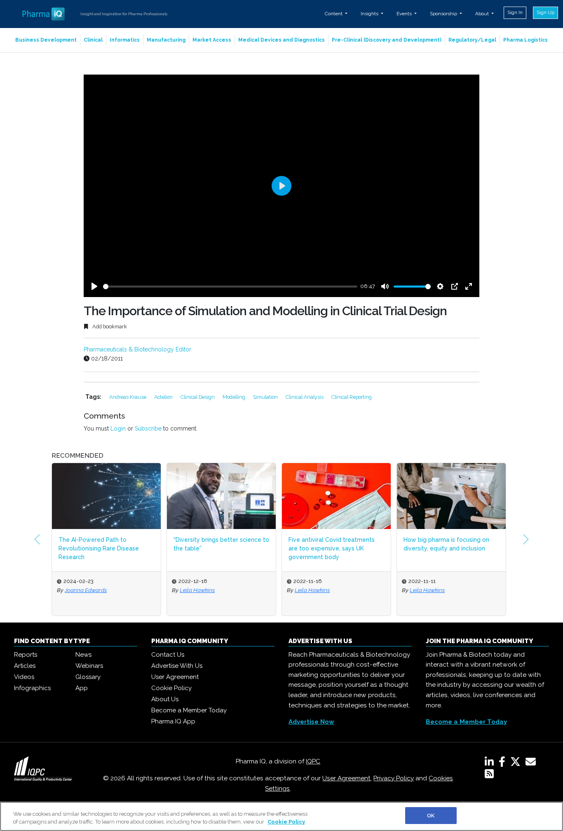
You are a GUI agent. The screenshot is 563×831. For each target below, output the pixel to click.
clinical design (198, 397)
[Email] (532, 763)
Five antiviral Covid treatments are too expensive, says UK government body (332, 548)
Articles (24, 665)
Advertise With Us (176, 665)
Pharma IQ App (173, 721)
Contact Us (167, 654)
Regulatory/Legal (472, 40)
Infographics (32, 688)
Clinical (93, 40)
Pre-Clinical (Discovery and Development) (386, 40)
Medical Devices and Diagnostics (281, 40)
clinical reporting (351, 397)
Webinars (89, 665)
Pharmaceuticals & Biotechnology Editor (137, 349)
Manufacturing (166, 40)
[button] (37, 539)
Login (118, 428)
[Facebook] (504, 763)
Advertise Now (311, 722)
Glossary (88, 677)
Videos (24, 677)
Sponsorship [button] (444, 13)
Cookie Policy (171, 688)
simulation (266, 397)
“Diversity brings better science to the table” (221, 544)
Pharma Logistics (525, 40)
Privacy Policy (393, 778)
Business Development (46, 40)
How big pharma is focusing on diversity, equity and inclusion (446, 544)
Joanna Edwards (86, 590)
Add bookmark (109, 326)
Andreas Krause (128, 397)
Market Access (211, 40)
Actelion (164, 397)
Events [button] (404, 13)
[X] (517, 763)
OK (430, 815)
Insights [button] (370, 13)
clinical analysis (305, 397)
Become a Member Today (189, 710)
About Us (164, 699)
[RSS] (489, 775)
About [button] (482, 13)
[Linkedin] (491, 763)
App (81, 688)
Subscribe (148, 428)
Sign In (515, 12)
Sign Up (545, 12)
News (83, 654)
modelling (234, 397)
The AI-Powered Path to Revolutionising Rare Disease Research (99, 548)
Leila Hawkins (197, 590)
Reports (25, 654)
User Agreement (175, 677)
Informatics (125, 40)
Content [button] (334, 13)
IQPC (313, 761)
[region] (281, 816)
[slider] (230, 286)
